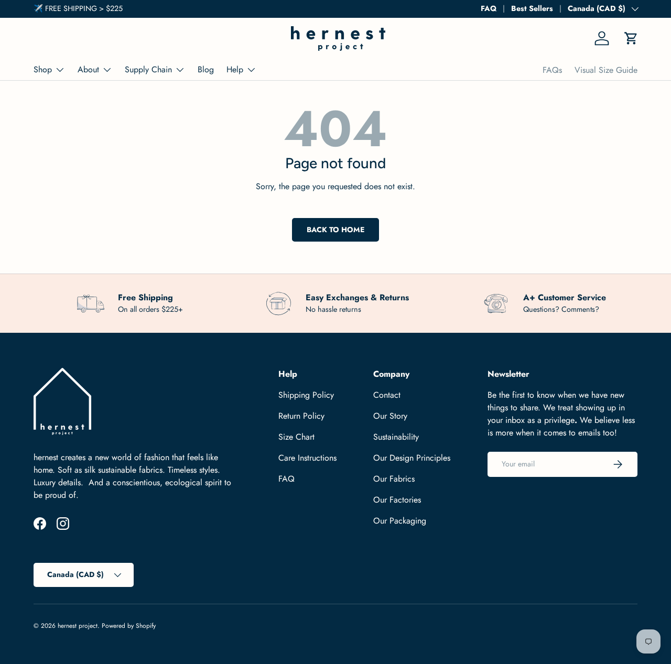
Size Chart (296, 437)
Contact (387, 395)
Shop (43, 69)
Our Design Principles (411, 458)
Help (234, 69)
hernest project (78, 625)
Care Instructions (307, 458)
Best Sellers (532, 8)
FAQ (488, 8)
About (88, 69)
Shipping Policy (306, 395)
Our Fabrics (394, 479)
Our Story (390, 416)
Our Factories (397, 500)
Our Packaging (399, 521)
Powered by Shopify (129, 625)
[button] (631, 38)
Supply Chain (148, 69)
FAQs (552, 70)
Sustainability (396, 437)
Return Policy (301, 416)
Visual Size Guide (606, 70)
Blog (206, 69)
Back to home (335, 229)
